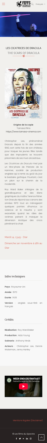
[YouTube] (23, 438)
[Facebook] (16, 438)
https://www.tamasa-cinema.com (23, 131)
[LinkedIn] (27, 438)
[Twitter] (20, 438)
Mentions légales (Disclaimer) (28, 420)
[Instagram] (30, 438)
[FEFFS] (23, 4)
